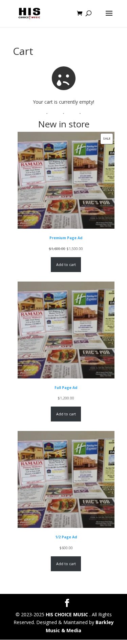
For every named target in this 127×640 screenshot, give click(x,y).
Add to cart (66, 264)
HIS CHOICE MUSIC (67, 614)
